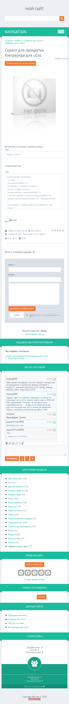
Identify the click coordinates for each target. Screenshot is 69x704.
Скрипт (42, 234)
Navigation (15, 31)
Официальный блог (17, 615)
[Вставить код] (16, 443)
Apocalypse (36, 231)
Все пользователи (33, 686)
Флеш (11, 530)
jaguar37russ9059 (15, 422)
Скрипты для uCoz (33, 40)
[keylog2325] (54, 379)
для (20, 234)
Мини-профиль (15, 502)
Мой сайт (35, 8)
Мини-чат (12, 506)
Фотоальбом (14, 538)
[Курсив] (10, 443)
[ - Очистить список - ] (16, 358)
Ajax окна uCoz (15, 478)
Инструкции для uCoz (18, 627)
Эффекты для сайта (15, 43)
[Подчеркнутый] (13, 443)
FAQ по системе (16, 623)
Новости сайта (15, 510)
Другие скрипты (15, 486)
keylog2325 (11, 379)
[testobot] (54, 414)
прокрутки (12, 234)
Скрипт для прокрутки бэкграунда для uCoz (27, 356)
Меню (11, 498)
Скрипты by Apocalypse (19, 526)
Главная (9, 40)
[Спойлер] (19, 443)
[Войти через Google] (41, 573)
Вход (41, 334)
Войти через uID (35, 565)
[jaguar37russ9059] (54, 422)
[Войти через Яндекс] (34, 573)
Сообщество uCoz (17, 619)
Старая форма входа (34, 579)
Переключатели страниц (20, 518)
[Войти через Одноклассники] (48, 573)
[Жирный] (6, 443)
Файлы (18, 40)
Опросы (12, 514)
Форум (11, 534)
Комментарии (14, 494)
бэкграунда (27, 234)
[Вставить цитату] (23, 443)
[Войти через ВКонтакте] (21, 573)
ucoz (36, 234)
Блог (10, 482)
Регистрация (31, 334)
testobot (10, 414)
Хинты (11, 542)
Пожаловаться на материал (20, 63)
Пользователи (15, 522)
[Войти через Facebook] (28, 573)
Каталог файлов (16, 490)
